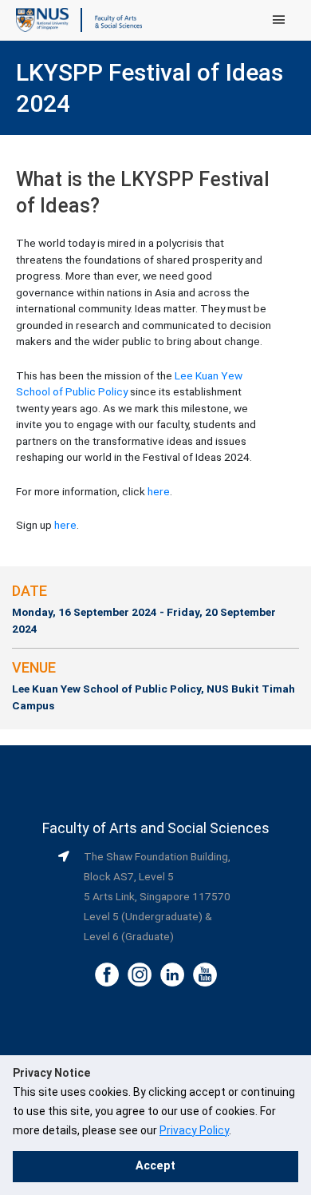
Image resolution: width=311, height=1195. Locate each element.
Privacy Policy (194, 1130)
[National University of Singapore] (42, 19)
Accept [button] (155, 1166)
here (159, 491)
